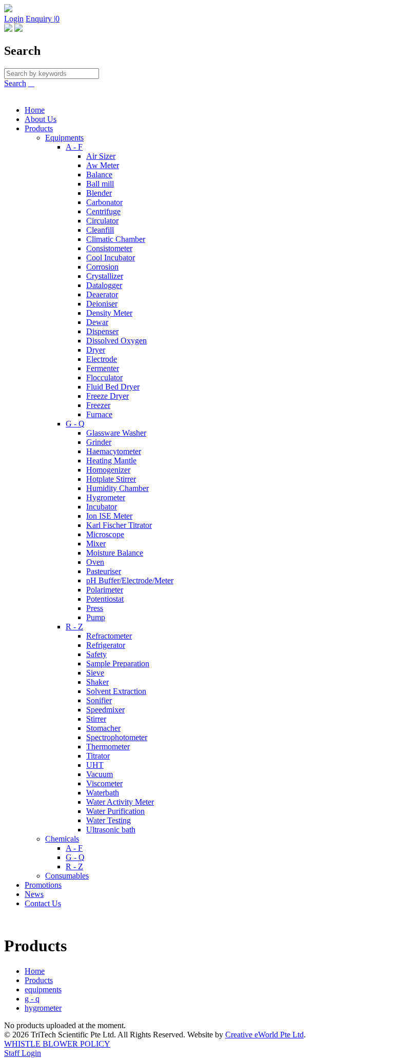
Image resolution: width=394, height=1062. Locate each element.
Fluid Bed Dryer (113, 386)
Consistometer (109, 248)
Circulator (102, 220)
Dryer (95, 349)
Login (14, 18)
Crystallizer (104, 276)
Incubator (101, 506)
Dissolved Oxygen (116, 340)
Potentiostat (105, 599)
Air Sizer (100, 156)
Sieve (95, 672)
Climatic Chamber (115, 239)
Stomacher (103, 728)
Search (15, 83)
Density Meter (109, 313)
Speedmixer (105, 709)
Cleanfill (100, 230)
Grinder (98, 442)
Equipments (64, 137)
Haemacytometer (113, 451)
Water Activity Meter (120, 802)
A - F (74, 146)
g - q (32, 998)
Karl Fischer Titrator (119, 525)
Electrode (101, 359)
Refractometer (109, 635)
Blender (99, 193)
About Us (40, 119)
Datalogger (104, 285)
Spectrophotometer (116, 737)
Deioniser (101, 303)
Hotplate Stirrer (111, 479)
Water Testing (108, 820)
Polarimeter (104, 589)
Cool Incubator (110, 257)
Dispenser (102, 331)
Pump (95, 617)
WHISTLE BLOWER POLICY (57, 1043)
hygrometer (43, 1008)
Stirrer (96, 718)
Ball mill (100, 183)
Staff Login (22, 1053)
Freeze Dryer (107, 396)
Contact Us (43, 903)
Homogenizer (108, 469)
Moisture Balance (114, 552)
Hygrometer (105, 497)
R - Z (74, 626)
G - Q (75, 423)
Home (35, 110)
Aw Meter (102, 165)
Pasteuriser (103, 571)
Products (39, 128)
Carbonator (104, 202)
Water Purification (115, 811)
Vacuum (99, 774)
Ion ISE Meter (109, 516)
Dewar (97, 322)
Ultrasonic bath (110, 829)
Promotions (43, 885)
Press (94, 608)
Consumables (67, 875)
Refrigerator (105, 645)
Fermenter (102, 368)
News (34, 894)
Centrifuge (103, 211)
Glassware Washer (116, 432)
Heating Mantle (111, 460)
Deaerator (102, 294)
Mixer (96, 543)
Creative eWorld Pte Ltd (264, 1034)
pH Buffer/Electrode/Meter (129, 580)
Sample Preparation (117, 663)
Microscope (105, 534)
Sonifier (99, 700)
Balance (99, 174)
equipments (43, 989)
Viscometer (104, 783)
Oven (95, 562)
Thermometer (108, 746)
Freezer (98, 405)
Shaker (97, 682)
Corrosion (102, 266)
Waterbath (102, 792)
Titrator (98, 755)
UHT (95, 765)
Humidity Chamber (117, 488)
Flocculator (104, 377)
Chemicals (62, 838)
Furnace (99, 414)
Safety (96, 654)
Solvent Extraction (116, 691)
